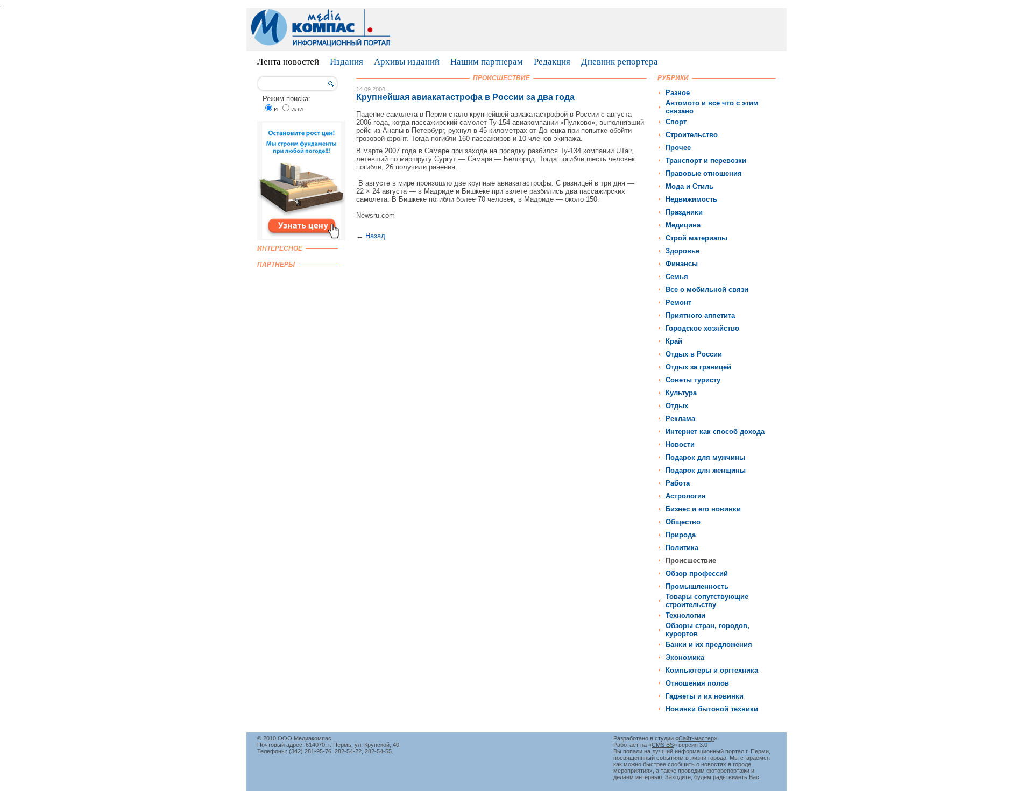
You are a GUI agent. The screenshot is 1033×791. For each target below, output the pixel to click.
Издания (346, 61)
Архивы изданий (407, 61)
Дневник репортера (619, 61)
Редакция (552, 61)
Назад (375, 236)
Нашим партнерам (486, 61)
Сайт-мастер (696, 738)
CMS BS (663, 745)
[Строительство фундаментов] (301, 238)
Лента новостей (288, 61)
